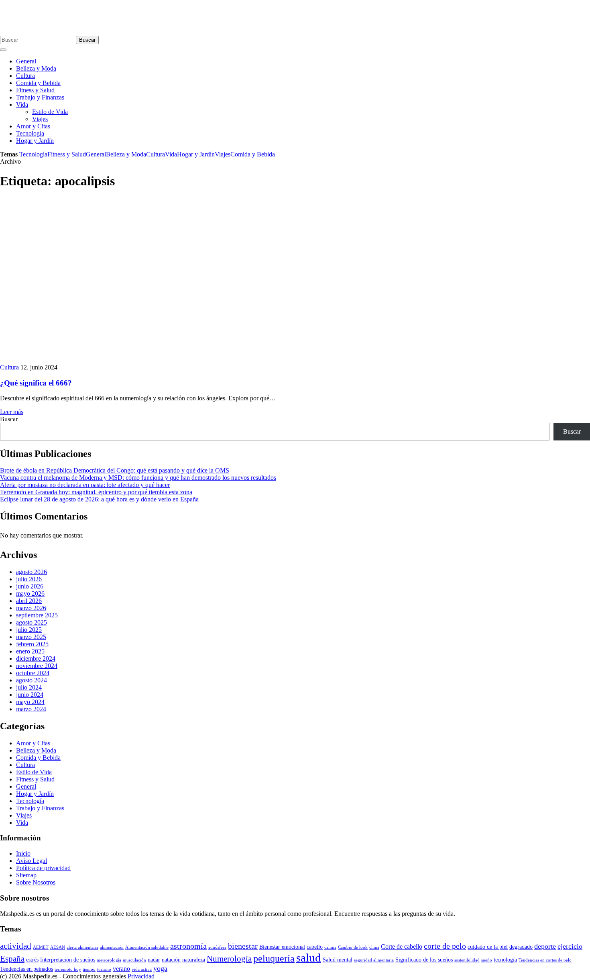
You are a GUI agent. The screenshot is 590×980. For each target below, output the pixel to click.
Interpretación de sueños (67, 960)
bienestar (243, 946)
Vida (22, 104)
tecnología (505, 960)
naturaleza (193, 960)
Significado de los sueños (424, 960)
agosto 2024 (31, 680)
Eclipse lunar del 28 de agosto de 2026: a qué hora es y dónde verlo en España (99, 499)
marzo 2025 (31, 636)
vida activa (142, 969)
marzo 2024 (31, 709)
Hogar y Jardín (35, 140)
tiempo (89, 969)
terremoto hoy (68, 969)
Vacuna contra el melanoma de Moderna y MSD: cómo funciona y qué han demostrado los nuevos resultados (138, 477)
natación (171, 960)
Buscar (87, 40)
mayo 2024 (30, 701)
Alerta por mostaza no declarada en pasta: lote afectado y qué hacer (85, 484)
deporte (545, 946)
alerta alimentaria (82, 947)
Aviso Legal (31, 860)
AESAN (57, 947)
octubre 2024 (32, 673)
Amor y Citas (33, 126)
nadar (154, 960)
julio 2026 (29, 579)
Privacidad (141, 976)
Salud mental (337, 960)
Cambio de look (353, 947)
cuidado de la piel (488, 947)
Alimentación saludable (147, 947)
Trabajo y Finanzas (40, 97)
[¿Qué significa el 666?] (144, 360)
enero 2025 (30, 651)
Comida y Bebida (38, 82)
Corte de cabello (401, 946)
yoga (160, 968)
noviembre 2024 (36, 665)
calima (330, 947)
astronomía (188, 946)
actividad (15, 946)
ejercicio (569, 946)
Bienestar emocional (282, 947)
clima (374, 947)
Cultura (25, 75)
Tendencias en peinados (26, 969)
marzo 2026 (31, 608)
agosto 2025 (31, 622)
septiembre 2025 (37, 615)
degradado (521, 947)
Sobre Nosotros (35, 882)
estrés (32, 960)
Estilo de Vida (50, 111)
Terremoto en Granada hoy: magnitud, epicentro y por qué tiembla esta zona (96, 492)
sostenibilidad (467, 960)
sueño (486, 960)
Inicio (23, 853)
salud (308, 957)
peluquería (274, 958)
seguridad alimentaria (374, 960)
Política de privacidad (43, 867)
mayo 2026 (30, 593)
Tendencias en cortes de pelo (545, 960)
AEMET (41, 947)
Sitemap (26, 875)
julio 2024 (29, 687)
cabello (315, 947)
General (26, 61)
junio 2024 (29, 694)
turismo (104, 969)
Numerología (229, 959)
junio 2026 (29, 586)
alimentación (112, 947)
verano (121, 968)
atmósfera (217, 947)
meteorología (109, 960)
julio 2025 (29, 629)
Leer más (11, 411)
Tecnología (30, 133)
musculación (134, 960)
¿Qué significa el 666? (36, 383)
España (12, 959)
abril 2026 (29, 600)
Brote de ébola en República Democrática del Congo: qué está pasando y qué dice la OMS (114, 470)
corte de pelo (445, 946)
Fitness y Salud (35, 90)
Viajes (40, 119)
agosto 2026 (31, 571)
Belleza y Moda (36, 68)
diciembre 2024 (35, 658)
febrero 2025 (32, 644)
